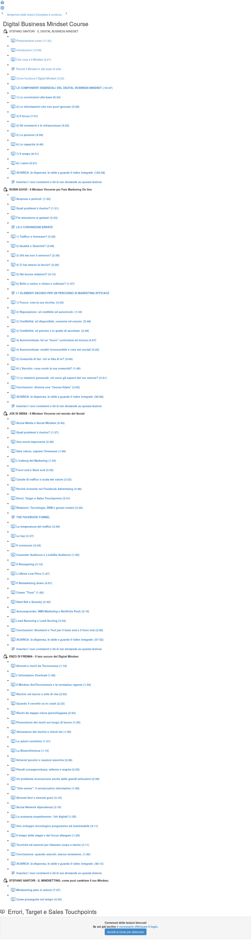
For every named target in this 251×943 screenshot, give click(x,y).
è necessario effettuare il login (137, 926)
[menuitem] (2, 9)
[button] (2, 3)
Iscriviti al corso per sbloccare (125, 932)
